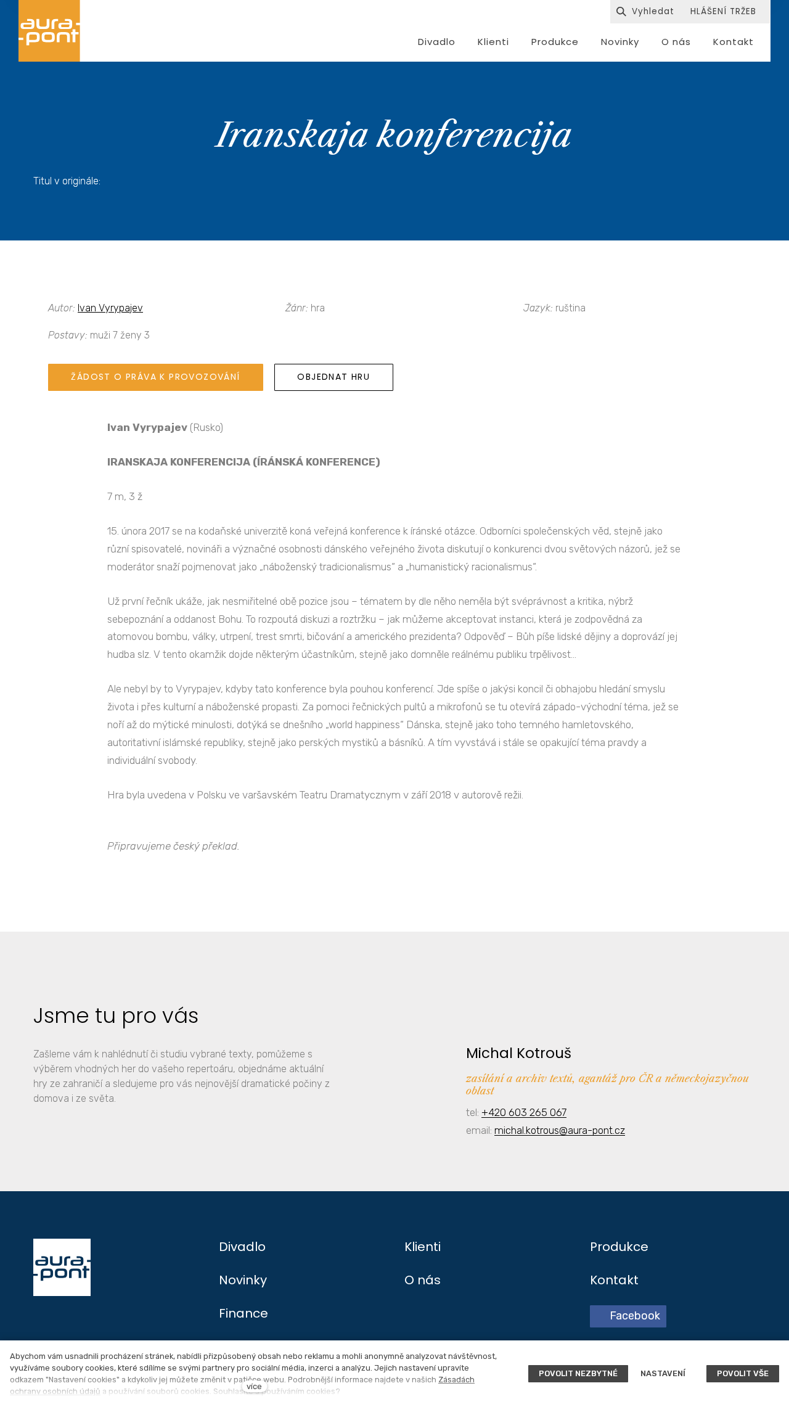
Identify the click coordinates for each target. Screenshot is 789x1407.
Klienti (422, 1246)
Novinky (243, 1280)
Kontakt (614, 1280)
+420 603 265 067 (523, 1112)
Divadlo (242, 1246)
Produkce (619, 1246)
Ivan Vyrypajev (110, 308)
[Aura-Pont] (49, 31)
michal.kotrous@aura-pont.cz (559, 1130)
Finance (243, 1313)
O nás (422, 1280)
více (254, 1386)
